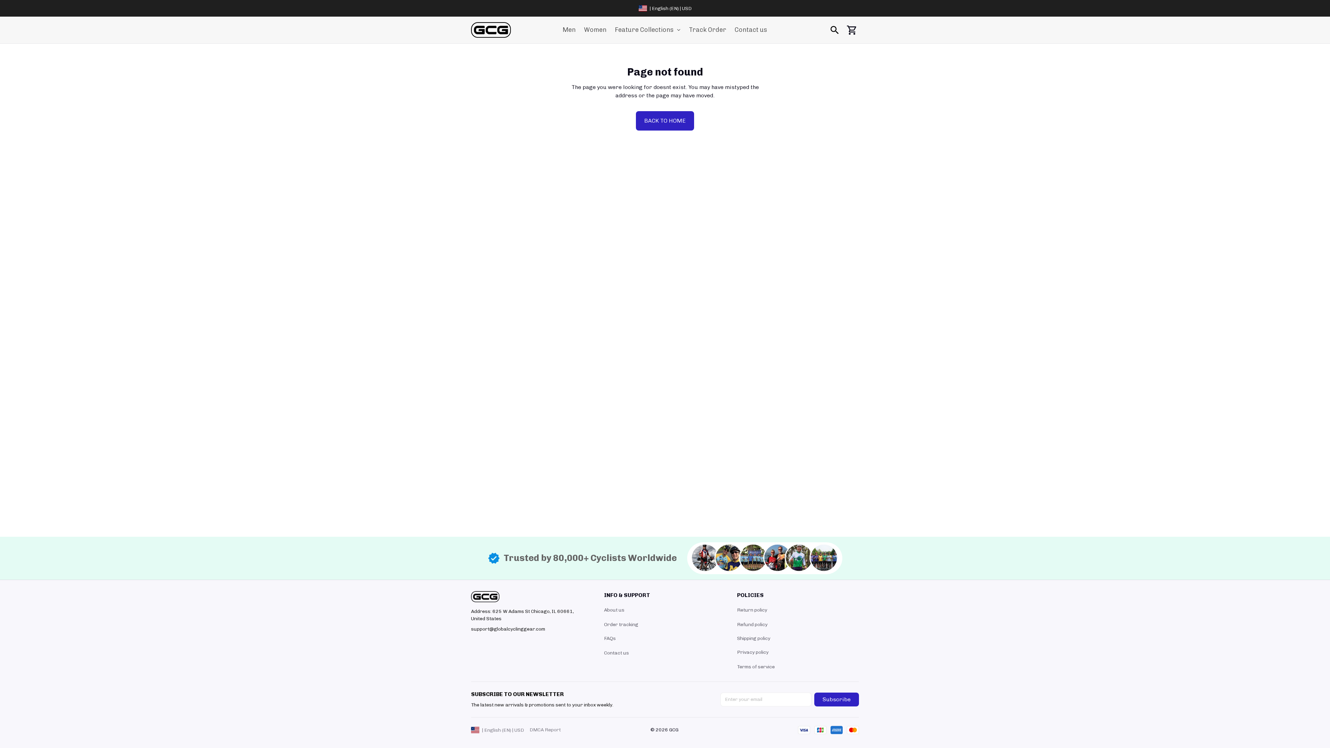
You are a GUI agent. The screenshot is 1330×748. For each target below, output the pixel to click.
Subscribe (837, 699)
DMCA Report (545, 730)
